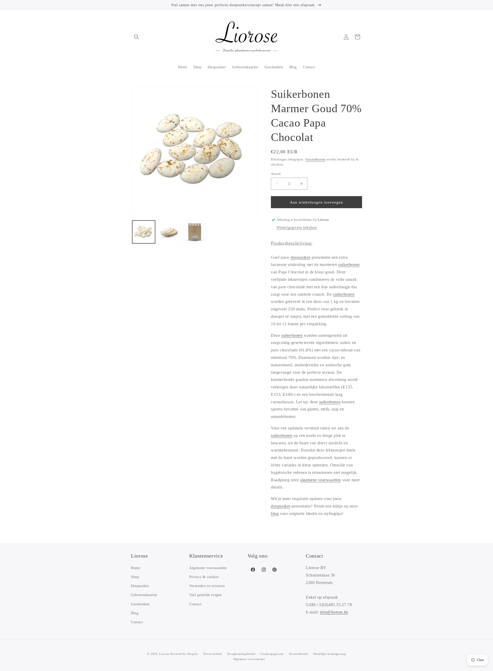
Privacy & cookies (204, 577)
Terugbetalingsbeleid (241, 653)
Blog (134, 613)
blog (275, 513)
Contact (137, 622)
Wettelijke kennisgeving (329, 653)
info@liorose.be (334, 612)
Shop (135, 577)
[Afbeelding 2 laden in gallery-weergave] (169, 232)
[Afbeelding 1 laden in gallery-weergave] (143, 232)
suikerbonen (349, 264)
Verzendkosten (315, 159)
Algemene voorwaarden (208, 568)
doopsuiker (300, 257)
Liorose (164, 653)
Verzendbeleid (298, 653)
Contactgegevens (272, 653)
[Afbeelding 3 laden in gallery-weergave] (194, 232)
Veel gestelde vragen (205, 595)
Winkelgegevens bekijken (297, 227)
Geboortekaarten (144, 595)
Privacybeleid (212, 653)
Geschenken (140, 604)
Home (135, 568)
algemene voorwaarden (320, 480)
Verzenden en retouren (207, 586)
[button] (136, 37)
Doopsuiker (140, 586)
